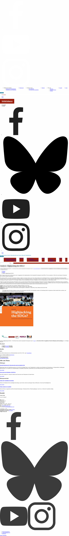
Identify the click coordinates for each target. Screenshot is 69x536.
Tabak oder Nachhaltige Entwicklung (7, 380)
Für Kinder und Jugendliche (34, 89)
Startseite (3, 271)
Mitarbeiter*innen (53, 89)
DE (2, 97)
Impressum (4, 533)
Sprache (1, 354)
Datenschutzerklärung (6, 531)
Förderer (51, 90)
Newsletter (4, 94)
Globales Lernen (30, 258)
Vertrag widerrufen (3, 535)
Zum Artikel (2, 370)
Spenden (1, 92)
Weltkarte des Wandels (7, 258)
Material (43, 87)
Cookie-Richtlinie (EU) (6, 532)
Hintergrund (21, 87)
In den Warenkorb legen (4, 357)
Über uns (51, 88)
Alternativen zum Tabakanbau (11, 89)
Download (7, 346)
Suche (66, 87)
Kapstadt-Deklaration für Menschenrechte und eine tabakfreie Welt (12, 365)
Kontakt (60, 87)
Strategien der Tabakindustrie (11, 88)
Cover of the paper (36, 268)
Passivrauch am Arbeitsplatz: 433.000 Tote (8, 372)
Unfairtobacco (7, 101)
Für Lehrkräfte (31, 88)
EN (2, 96)
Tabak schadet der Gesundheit (5, 386)
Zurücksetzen (12, 354)
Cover (34, 340)
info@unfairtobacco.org (6, 405)
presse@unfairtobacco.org (9, 406)
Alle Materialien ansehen (4, 358)
